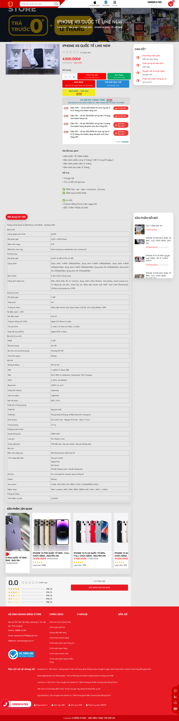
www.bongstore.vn (25, 640)
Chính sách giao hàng (58, 648)
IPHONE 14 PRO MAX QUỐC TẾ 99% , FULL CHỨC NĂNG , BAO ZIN (158, 240)
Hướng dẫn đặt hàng (58, 632)
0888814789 (20, 704)
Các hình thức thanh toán (60, 622)
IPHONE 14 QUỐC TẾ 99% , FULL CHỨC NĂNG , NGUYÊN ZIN (105, 554)
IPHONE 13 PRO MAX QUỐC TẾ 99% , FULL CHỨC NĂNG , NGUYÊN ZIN (158, 275)
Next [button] (130, 543)
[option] (26, 540)
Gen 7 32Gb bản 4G (154, 225)
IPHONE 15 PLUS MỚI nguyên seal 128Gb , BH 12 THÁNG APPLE (158, 258)
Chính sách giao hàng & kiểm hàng (61, 660)
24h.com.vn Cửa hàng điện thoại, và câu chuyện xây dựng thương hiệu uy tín (69, 689)
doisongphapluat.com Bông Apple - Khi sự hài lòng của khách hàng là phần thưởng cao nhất (75, 675)
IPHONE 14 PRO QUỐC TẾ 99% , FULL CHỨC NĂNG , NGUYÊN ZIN (26, 554)
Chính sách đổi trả (57, 627)
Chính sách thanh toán (59, 653)
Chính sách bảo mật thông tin (62, 643)
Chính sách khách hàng (59, 638)
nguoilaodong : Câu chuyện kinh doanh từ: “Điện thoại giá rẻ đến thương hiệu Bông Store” (74, 695)
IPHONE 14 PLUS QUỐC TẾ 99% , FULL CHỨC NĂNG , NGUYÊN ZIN (64, 554)
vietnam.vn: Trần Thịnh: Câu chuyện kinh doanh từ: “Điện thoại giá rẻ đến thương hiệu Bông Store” (77, 682)
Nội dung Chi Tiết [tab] (17, 216)
